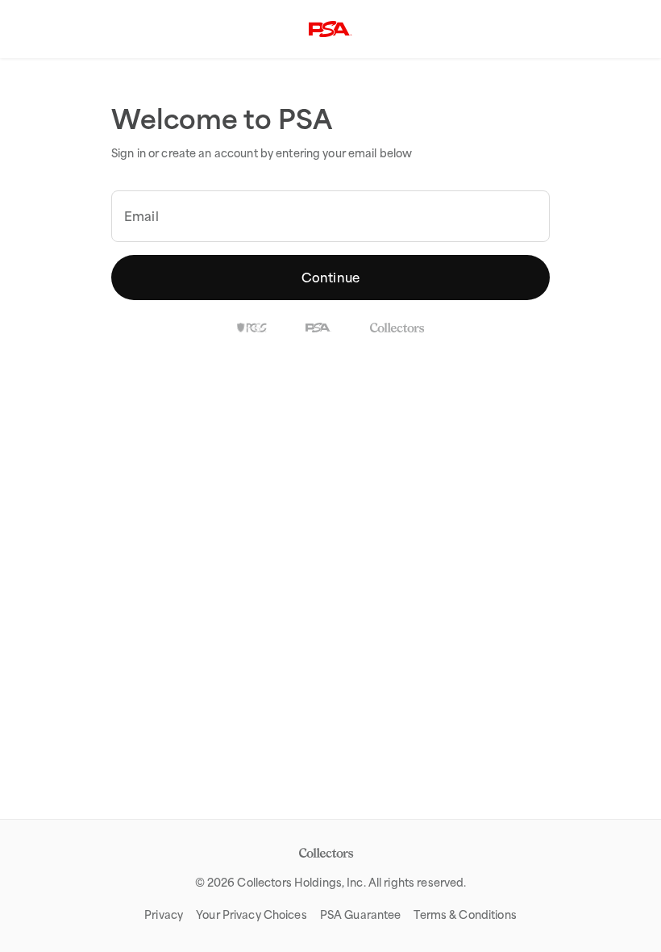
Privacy (163, 914)
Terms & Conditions (465, 914)
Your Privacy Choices (251, 914)
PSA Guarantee (360, 914)
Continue (330, 277)
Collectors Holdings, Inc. (301, 882)
